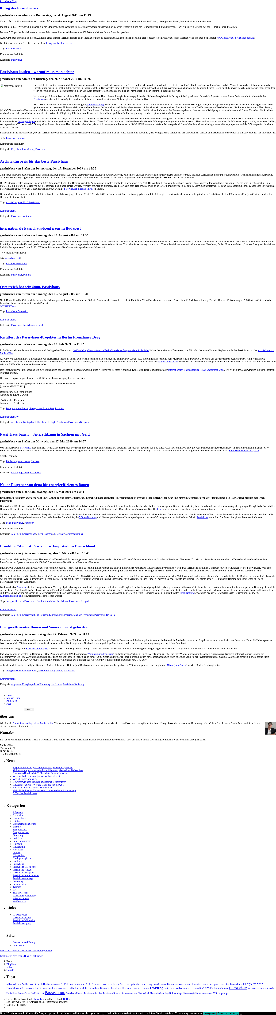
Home (9, 695)
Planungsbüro (187, 593)
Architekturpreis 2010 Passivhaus (23, 202)
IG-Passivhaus (20, 914)
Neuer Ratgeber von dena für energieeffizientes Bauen (44, 485)
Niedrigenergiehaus (72, 615)
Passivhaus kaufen (15, 138)
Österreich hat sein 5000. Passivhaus (30, 287)
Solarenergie (189, 993)
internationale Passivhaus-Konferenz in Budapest (40, 228)
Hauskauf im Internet (191, 988)
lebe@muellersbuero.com (59, 43)
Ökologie (51, 422)
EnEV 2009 (81, 988)
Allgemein (16, 534)
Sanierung (79, 684)
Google (10, 970)
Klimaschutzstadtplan (11, 595)
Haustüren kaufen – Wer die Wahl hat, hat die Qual (38, 784)
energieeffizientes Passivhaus (20, 601)
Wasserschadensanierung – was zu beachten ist (36, 776)
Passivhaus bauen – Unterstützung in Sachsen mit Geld (45, 434)
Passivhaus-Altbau (22, 869)
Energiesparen (27, 988)
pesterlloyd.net (12, 258)
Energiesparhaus (45, 534)
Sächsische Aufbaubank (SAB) (244, 450)
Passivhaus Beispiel (79, 601)
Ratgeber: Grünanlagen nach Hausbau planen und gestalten (43, 767)
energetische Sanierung (139, 984)
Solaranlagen (19, 884)
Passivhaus (16, 59)
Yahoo (9, 967)
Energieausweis (175, 984)
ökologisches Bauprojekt (41, 408)
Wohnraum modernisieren (100, 654)
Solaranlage (176, 993)
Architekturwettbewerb (32, 984)
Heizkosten (56, 684)
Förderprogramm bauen (18, 461)
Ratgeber (29, 522)
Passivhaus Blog (8, 1)
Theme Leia (38, 999)
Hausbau (41, 422)
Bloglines (11, 964)
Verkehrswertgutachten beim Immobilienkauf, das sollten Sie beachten (48, 770)
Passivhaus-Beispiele (33, 325)
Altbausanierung (13, 984)
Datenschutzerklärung (24, 942)
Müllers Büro (13, 698)
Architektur (16, 422)
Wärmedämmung (95, 104)
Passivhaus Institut (22, 917)
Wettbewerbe (29, 216)
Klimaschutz (55, 615)
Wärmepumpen (221, 993)
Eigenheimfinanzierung (23, 149)
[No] (240, 1014)
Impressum (18, 945)
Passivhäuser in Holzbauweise (79, 188)
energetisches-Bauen (116, 984)
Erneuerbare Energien (37, 648)
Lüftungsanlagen (26, 121)
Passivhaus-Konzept (23, 878)
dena (159, 509)
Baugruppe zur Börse (17, 408)
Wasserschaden (207, 993)
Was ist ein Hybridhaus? (25, 779)
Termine (27, 274)
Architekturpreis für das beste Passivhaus (34, 161)
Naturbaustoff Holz (168, 361)
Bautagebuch (29, 422)
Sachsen (35, 461)
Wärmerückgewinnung (24, 895)
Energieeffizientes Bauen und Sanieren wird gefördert (44, 627)
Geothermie (169, 988)
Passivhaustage (13, 48)
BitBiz (66, 999)
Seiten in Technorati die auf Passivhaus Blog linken (26, 950)
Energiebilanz (29, 534)
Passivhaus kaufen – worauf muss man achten (37, 72)
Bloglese (17, 821)
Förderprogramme (20, 472)
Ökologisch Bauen (176, 665)
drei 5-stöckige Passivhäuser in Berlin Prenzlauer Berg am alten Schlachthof (111, 350)
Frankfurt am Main (46, 601)
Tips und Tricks (20, 892)
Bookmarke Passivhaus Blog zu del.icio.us (21, 956)
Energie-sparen (159, 984)
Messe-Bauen (24, 993)
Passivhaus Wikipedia (24, 920)
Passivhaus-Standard (93, 993)
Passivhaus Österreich (17, 311)
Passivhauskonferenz (16, 263)
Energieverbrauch (60, 988)
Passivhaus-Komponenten (26, 875)
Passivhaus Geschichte (24, 866)
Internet (16, 852)
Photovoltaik (143, 993)
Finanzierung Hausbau (141, 988)
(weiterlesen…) (7, 306)
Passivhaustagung (22, 923)
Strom (198, 993)
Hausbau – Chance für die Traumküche (32, 787)
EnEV (71, 988)
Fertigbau (17, 838)
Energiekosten (13, 988)
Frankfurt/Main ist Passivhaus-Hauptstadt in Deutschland (47, 546)
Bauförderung (67, 984)
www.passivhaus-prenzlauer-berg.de (235, 37)
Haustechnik (19, 846)
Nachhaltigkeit (37, 993)
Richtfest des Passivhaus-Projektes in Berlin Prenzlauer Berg (50, 337)
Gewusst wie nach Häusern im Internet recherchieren (39, 781)
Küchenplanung (253, 988)
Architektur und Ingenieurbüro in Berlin (33, 723)
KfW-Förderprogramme (50, 670)
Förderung (44, 684)
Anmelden (11, 700)
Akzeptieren (209, 1013)
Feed (8, 703)
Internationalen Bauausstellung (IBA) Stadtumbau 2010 (196, 369)
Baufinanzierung (51, 984)
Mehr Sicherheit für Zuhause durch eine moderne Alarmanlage (44, 790)
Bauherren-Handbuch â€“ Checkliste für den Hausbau (40, 773)
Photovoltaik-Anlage (159, 993)
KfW (34, 670)
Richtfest (59, 408)
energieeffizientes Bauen (18, 670)
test (14, 889)
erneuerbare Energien (98, 988)
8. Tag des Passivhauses (19, 8)
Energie (17, 826)
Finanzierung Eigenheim (121, 988)
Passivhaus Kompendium (114, 993)
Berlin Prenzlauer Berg (95, 984)
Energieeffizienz (253, 984)
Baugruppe (79, 984)
